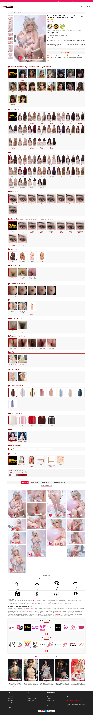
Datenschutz (49, 698)
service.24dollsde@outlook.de (75, 700)
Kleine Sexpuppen (11, 702)
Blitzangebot (44, 5)
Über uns (48, 694)
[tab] (25, 482)
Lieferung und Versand (51, 700)
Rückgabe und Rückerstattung (52, 703)
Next (10, 58)
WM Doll (28, 608)
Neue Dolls (69, 5)
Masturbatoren (61, 5)
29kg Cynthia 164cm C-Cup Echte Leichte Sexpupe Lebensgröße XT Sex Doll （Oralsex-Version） (15, 684)
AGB (48, 702)
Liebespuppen (24, 5)
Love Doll (9, 707)
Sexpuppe (17, 5)
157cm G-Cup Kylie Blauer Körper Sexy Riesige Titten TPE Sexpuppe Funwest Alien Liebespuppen (78, 684)
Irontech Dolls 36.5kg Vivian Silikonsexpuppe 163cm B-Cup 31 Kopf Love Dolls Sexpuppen (31, 684)
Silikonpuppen (10, 698)
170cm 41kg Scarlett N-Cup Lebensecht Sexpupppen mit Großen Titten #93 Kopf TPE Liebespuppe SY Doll (62, 684)
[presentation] (45, 634)
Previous (10, 15)
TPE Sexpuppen (10, 700)
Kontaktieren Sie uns (50, 696)
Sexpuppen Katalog (31, 700)
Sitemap (29, 696)
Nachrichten (30, 694)
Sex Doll (9, 703)
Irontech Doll (13, 12)
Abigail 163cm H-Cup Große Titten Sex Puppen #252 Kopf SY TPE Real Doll (46, 684)
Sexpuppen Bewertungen (32, 698)
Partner (48, 705)
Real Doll (59, 614)
